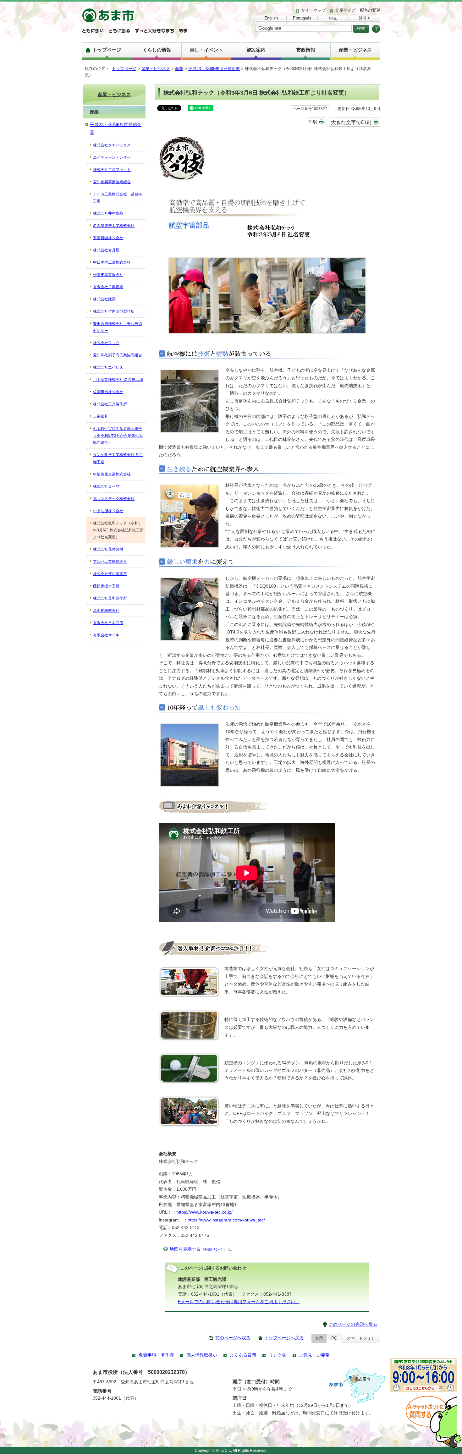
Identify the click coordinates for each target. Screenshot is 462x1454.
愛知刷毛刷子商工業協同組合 (117, 355)
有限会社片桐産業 (108, 287)
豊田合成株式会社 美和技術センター (117, 327)
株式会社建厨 (104, 299)
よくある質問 (243, 1355)
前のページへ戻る (232, 1338)
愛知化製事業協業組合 (112, 182)
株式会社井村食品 (108, 213)
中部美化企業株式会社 (112, 474)
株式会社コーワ (106, 486)
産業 (179, 68)
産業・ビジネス (355, 49)
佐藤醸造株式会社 (108, 392)
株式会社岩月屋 (106, 250)
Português (302, 18)
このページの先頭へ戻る (353, 1324)
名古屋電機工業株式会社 (114, 225)
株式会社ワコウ (106, 343)
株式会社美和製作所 (110, 598)
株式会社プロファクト (112, 169)
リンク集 (277, 1355)
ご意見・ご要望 (314, 1355)
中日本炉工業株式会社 (112, 262)
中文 (333, 18)
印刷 (313, 122)
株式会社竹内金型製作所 (114, 311)
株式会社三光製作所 (110, 404)
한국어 (364, 18)
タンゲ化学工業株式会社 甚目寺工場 (118, 458)
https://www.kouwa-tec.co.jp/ (204, 1212)
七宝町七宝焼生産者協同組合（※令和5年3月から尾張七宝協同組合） (118, 435)
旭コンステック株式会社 (114, 499)
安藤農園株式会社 (108, 238)
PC (334, 1338)
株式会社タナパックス (112, 145)
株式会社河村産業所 (110, 574)
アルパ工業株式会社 (110, 561)
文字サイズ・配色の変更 (357, 10)
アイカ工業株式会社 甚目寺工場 (117, 197)
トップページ (107, 49)
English (271, 18)
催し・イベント (206, 49)
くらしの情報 (157, 49)
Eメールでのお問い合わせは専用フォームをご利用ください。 (239, 1301)
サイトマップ (313, 10)
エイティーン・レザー (112, 157)
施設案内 (256, 49)
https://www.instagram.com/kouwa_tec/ (226, 1220)
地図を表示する (198, 1249)
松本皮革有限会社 (108, 274)
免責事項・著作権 (156, 1355)
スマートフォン (361, 1338)
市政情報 (305, 49)
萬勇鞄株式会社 (106, 610)
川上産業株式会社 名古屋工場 (118, 379)
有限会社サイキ (106, 635)
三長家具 (100, 416)
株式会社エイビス (108, 367)
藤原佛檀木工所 (106, 586)
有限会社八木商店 (108, 623)
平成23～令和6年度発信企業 (214, 68)
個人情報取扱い (201, 1355)
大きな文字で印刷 (351, 122)
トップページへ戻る (284, 1338)
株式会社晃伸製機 (108, 549)
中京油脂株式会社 (108, 511)
